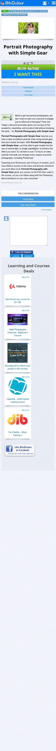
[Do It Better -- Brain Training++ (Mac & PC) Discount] (17, 418)
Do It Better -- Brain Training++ (18, 434)
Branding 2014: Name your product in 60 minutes (17, 367)
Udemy (5, 11)
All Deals (13, 11)
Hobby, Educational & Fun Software (33, 11)
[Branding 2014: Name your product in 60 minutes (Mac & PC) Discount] (17, 352)
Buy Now (28, 69)
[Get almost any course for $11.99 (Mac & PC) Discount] (17, 285)
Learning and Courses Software (14, 14)
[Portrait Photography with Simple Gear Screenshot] (7, 117)
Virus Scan (28, 95)
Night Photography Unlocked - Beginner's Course (17, 332)
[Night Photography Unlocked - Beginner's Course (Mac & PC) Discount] (17, 318)
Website (28, 91)
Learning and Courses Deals (29, 268)
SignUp (28, 256)
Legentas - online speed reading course (18, 400)
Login (16, 256)
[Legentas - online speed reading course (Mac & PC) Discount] (17, 385)
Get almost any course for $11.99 (17, 301)
